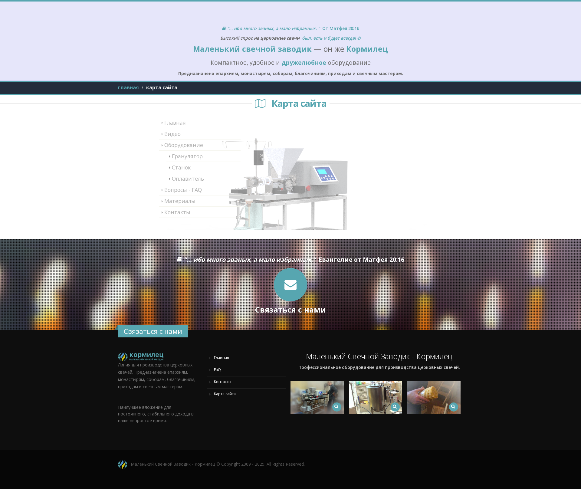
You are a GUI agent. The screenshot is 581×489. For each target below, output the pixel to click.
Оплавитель (188, 178)
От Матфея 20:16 (293, 28)
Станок (181, 167)
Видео (172, 133)
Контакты (177, 212)
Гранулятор (187, 156)
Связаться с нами (153, 331)
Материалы (179, 201)
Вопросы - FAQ (183, 189)
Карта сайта (224, 393)
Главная (175, 122)
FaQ (216, 369)
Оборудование (183, 145)
